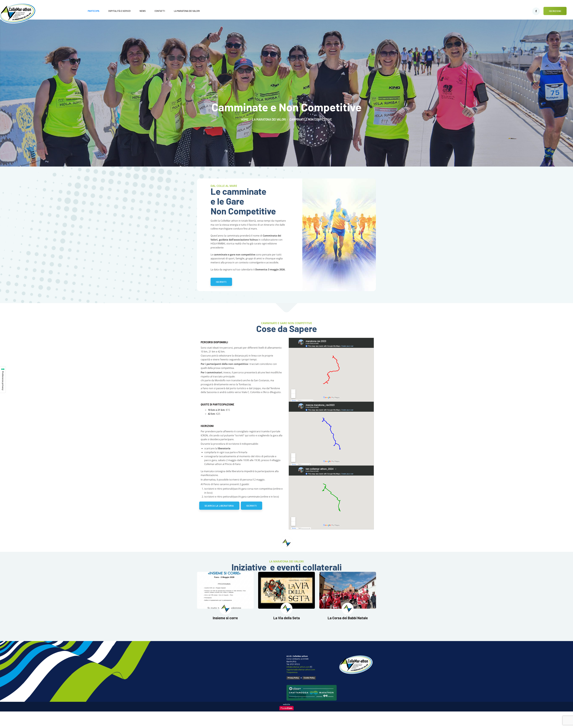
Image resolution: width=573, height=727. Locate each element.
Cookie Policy (309, 678)
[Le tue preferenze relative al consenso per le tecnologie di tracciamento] (3, 379)
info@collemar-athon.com (298, 667)
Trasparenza (291, 672)
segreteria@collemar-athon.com (300, 669)
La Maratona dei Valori (269, 119)
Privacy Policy (293, 678)
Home (244, 119)
